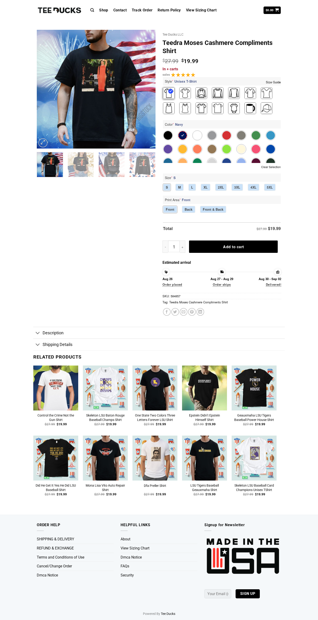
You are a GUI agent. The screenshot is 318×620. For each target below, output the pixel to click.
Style (181, 81)
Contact (120, 10)
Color (174, 124)
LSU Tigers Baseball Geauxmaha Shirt (204, 488)
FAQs (125, 566)
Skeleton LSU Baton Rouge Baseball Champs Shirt (105, 417)
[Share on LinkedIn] (200, 312)
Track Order (142, 10)
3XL (237, 187)
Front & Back (213, 209)
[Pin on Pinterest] (192, 312)
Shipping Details (57, 344)
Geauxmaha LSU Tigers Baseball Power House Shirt (254, 417)
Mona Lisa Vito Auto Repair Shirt (105, 488)
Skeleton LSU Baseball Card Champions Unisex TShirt (254, 488)
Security (127, 575)
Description (53, 333)
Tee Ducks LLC (172, 34)
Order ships (222, 284)
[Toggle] (37, 333)
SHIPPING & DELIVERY (55, 539)
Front (170, 209)
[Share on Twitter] (175, 312)
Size (170, 177)
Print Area (177, 199)
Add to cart (233, 246)
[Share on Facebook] (167, 312)
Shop (103, 10)
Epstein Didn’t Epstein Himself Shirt (204, 417)
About (125, 539)
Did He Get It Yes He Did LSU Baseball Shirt (56, 488)
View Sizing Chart (201, 10)
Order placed (172, 284)
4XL (253, 187)
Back (189, 209)
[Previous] (45, 89)
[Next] (147, 89)
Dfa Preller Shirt (155, 486)
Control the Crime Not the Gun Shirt (55, 417)
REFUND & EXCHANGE (55, 548)
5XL (270, 187)
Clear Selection (271, 167)
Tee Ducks (168, 614)
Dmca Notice (47, 575)
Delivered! (273, 284)
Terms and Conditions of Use (60, 557)
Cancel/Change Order (54, 566)
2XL (221, 187)
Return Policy (169, 10)
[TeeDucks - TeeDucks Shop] (60, 10)
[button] (92, 10)
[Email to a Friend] (183, 312)
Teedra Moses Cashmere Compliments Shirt (198, 302)
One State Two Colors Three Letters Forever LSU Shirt (155, 417)
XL (205, 187)
